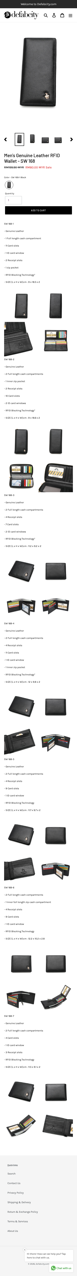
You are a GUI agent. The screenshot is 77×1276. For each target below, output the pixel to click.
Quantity (9, 193)
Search (11, 1173)
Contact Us (13, 1183)
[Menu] (70, 15)
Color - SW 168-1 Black (15, 177)
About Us (12, 1231)
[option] (19, 139)
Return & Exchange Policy (22, 1211)
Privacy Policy (15, 1192)
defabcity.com (42, 1264)
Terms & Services (17, 1221)
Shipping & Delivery (19, 1202)
